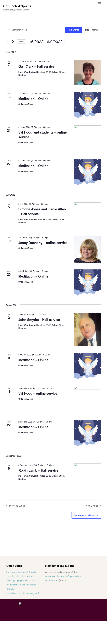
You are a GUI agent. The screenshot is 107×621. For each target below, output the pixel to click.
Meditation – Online (33, 98)
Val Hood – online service (37, 393)
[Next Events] (13, 41)
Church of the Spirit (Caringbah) (22, 593)
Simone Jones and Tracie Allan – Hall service (42, 211)
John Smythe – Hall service (39, 319)
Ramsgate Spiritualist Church (21, 572)
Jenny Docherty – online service (42, 242)
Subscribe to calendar (84, 515)
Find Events (73, 29)
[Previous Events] (7, 41)
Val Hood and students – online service (42, 134)
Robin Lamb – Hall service (38, 470)
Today (21, 41)
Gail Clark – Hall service (36, 66)
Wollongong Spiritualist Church (21, 580)
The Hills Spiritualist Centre (19, 576)
